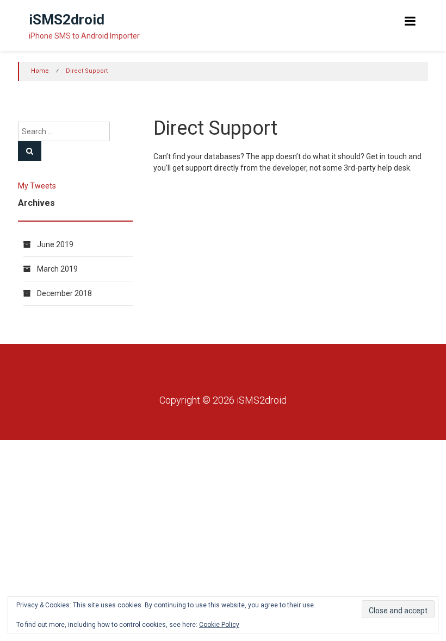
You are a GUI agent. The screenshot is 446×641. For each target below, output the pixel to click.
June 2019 (55, 244)
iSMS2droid (66, 19)
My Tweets (37, 185)
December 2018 (64, 293)
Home (40, 70)
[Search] (29, 151)
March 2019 (57, 269)
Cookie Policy (219, 625)
